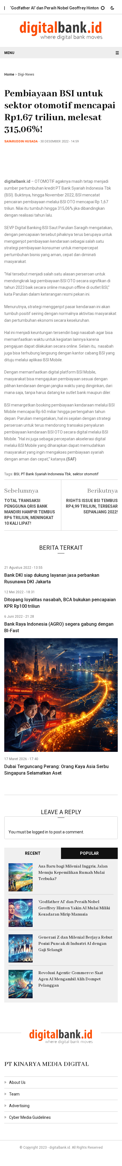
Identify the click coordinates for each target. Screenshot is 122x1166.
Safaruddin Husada (21, 141)
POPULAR (89, 853)
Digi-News (26, 74)
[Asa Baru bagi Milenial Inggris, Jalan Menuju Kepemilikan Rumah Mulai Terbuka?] (21, 877)
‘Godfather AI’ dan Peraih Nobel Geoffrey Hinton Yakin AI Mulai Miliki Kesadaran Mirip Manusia (74, 908)
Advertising (19, 1105)
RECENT (33, 853)
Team (14, 1094)
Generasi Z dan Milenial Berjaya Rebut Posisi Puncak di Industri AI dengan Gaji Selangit (75, 944)
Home (9, 74)
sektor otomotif (85, 474)
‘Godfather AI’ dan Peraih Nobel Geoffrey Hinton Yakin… (53, 8)
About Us (17, 1082)
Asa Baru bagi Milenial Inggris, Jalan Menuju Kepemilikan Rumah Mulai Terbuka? (73, 872)
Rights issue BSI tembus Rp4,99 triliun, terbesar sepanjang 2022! (92, 506)
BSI (16, 474)
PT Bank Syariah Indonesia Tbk (46, 474)
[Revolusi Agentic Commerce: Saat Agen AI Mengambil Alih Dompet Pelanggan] (21, 984)
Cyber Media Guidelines (30, 1117)
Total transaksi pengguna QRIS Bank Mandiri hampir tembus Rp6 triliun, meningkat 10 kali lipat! (29, 512)
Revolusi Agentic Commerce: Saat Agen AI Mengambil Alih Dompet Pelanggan (70, 979)
